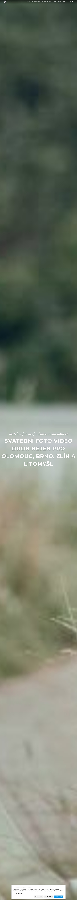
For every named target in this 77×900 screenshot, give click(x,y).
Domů (28, 1)
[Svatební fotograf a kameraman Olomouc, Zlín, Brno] (10, 2)
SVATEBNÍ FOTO (36, 1)
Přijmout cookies (58, 896)
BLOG (59, 1)
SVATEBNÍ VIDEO (46, 1)
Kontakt (70, 1)
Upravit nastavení (39, 896)
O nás (54, 1)
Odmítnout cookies (49, 896)
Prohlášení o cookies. (18, 893)
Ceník (64, 1)
